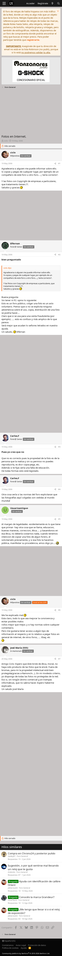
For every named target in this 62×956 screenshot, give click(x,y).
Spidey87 (11, 856)
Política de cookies (10, 948)
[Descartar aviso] (57, 11)
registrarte (33, 39)
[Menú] (4, 3)
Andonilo (11, 872)
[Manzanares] (31, 71)
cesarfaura (12, 900)
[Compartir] (55, 163)
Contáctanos (8, 945)
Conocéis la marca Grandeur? (36, 897)
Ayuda (23, 948)
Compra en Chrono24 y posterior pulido (31, 853)
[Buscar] (58, 3)
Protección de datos (37, 945)
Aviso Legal (21, 945)
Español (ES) (9, 940)
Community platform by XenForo (26, 953)
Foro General (22, 856)
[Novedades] (52, 3)
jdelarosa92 (13, 888)
